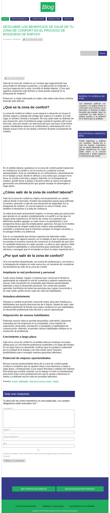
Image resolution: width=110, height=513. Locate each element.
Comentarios (38, 19)
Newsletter (54, 19)
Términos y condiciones (53, 506)
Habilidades (23, 381)
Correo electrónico (11, 437)
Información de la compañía (82, 506)
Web (5, 443)
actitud (15, 381)
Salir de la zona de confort (40, 381)
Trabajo (55, 381)
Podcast (68, 19)
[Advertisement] (76, 10)
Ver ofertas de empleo (34, 489)
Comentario (8, 408)
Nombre (6, 430)
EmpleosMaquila (20, 19)
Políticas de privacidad (26, 506)
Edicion (8, 39)
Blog (5, 19)
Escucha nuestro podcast (80, 489)
